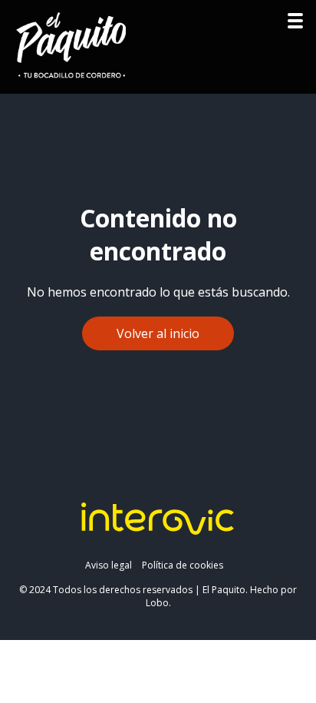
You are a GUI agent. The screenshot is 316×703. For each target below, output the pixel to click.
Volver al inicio (158, 333)
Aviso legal (108, 565)
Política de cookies (182, 565)
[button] (295, 25)
